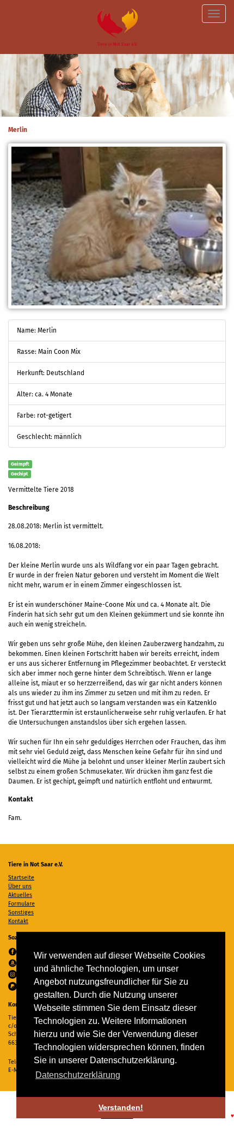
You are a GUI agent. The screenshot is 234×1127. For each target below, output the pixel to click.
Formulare (21, 903)
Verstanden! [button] (120, 1107)
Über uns (20, 886)
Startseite (21, 877)
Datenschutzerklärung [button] (77, 1075)
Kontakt (18, 921)
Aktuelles (20, 895)
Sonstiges (21, 912)
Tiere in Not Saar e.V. (117, 27)
